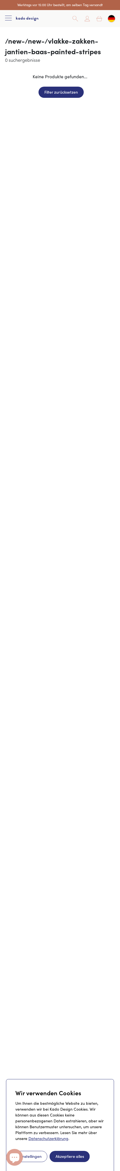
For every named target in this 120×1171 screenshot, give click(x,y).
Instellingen (31, 1156)
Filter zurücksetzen (61, 92)
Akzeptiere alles (70, 1156)
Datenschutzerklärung (48, 1138)
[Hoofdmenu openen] (8, 18)
